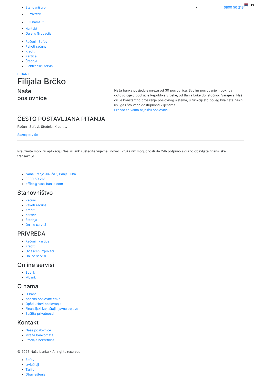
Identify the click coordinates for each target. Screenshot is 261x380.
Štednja (31, 61)
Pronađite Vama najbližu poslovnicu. (142, 110)
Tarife (29, 369)
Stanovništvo (35, 7)
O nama (35, 22)
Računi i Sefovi (36, 41)
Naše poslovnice (38, 330)
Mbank (30, 277)
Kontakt (31, 28)
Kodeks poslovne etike (42, 299)
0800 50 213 (234, 7)
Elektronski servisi (39, 66)
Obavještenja (35, 374)
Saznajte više (27, 135)
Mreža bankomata (39, 335)
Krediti (30, 51)
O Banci (31, 294)
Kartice (30, 56)
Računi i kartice (37, 241)
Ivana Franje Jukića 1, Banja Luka (50, 174)
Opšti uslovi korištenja (99, 351)
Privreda (35, 14)
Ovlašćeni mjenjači (39, 251)
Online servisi (35, 225)
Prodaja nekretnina (39, 340)
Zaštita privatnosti (39, 313)
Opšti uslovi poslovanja (43, 304)
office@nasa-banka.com (44, 184)
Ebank (30, 272)
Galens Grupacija (38, 33)
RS (252, 5)
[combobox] (249, 5)
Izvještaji (32, 365)
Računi (30, 200)
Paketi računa (35, 46)
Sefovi (30, 360)
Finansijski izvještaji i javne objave (51, 309)
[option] (249, 5)
